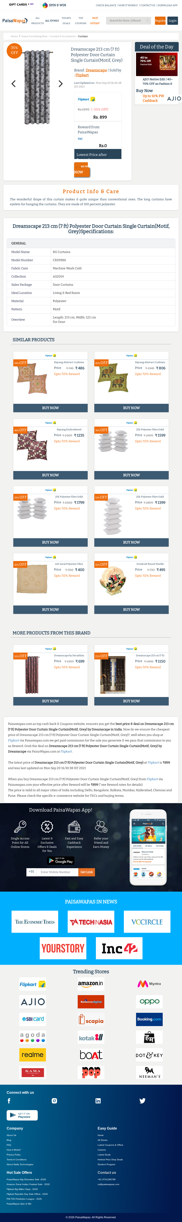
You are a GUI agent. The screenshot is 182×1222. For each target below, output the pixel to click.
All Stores (102, 1140)
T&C (80, 138)
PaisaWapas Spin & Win (19, 1204)
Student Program (106, 1164)
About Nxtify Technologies (20, 1164)
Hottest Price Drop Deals (110, 1159)
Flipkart (82, 75)
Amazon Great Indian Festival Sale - (28, 1184)
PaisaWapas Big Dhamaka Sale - (26, 1179)
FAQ (9, 1145)
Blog (9, 1140)
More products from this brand (51, 633)
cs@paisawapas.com (108, 1184)
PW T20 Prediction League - (24, 1199)
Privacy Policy (14, 1154)
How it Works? (14, 1150)
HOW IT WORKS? (128, 5)
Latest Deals (104, 1154)
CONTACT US (147, 5)
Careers (102, 1150)
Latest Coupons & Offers (110, 1145)
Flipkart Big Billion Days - (22, 1189)
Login (173, 21)
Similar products (34, 339)
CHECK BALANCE (106, 5)
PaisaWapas (83, 1217)
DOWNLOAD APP (168, 5)
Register (160, 21)
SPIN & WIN (57, 5)
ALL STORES (52, 20)
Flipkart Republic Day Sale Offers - (27, 1194)
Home (101, 1135)
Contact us (107, 1172)
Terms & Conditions (16, 1159)
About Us (11, 1135)
